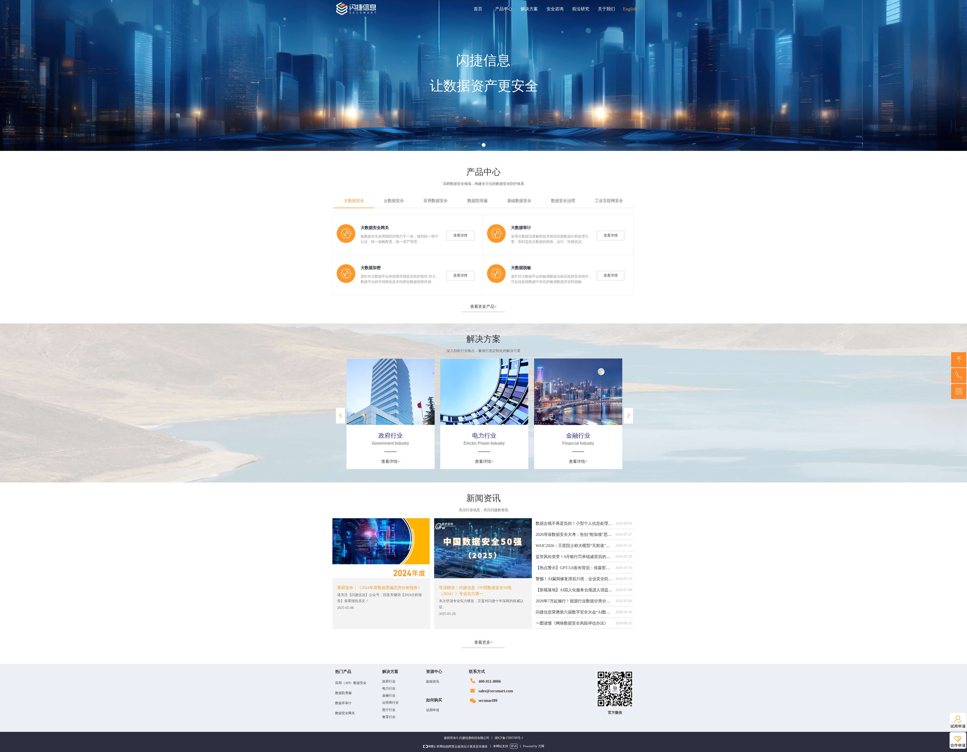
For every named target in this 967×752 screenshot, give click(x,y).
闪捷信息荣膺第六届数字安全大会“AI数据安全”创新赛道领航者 (574, 612)
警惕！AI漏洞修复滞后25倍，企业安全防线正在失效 (574, 579)
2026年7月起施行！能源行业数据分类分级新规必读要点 (574, 601)
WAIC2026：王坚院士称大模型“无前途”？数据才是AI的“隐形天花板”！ (574, 545)
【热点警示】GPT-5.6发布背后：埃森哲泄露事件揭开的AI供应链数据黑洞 (574, 568)
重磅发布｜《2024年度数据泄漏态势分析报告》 (379, 587)
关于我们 (606, 9)
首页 (478, 9)
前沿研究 (580, 9)
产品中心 (503, 9)
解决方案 (529, 9)
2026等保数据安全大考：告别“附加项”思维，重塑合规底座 (574, 534)
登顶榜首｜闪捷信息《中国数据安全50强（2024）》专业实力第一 (475, 590)
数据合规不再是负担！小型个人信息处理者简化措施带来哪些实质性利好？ (574, 523)
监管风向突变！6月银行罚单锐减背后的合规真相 (574, 556)
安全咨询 (555, 9)
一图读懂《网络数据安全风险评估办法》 (572, 623)
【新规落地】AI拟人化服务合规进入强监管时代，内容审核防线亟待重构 (574, 590)
